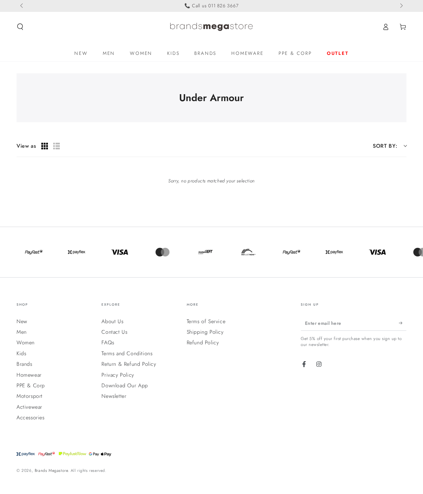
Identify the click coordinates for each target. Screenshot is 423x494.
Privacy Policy (117, 375)
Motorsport (30, 396)
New (22, 321)
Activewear (29, 407)
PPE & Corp (31, 385)
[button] (20, 26)
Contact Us (114, 332)
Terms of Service (206, 321)
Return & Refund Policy (128, 364)
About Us (112, 321)
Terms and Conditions (126, 353)
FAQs (107, 342)
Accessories (31, 417)
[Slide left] (22, 6)
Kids (21, 353)
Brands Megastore (51, 471)
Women (26, 342)
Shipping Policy (205, 332)
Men (22, 332)
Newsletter (113, 396)
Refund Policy (203, 342)
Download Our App (124, 385)
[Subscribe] (402, 323)
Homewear (29, 375)
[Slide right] (400, 6)
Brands (24, 364)
